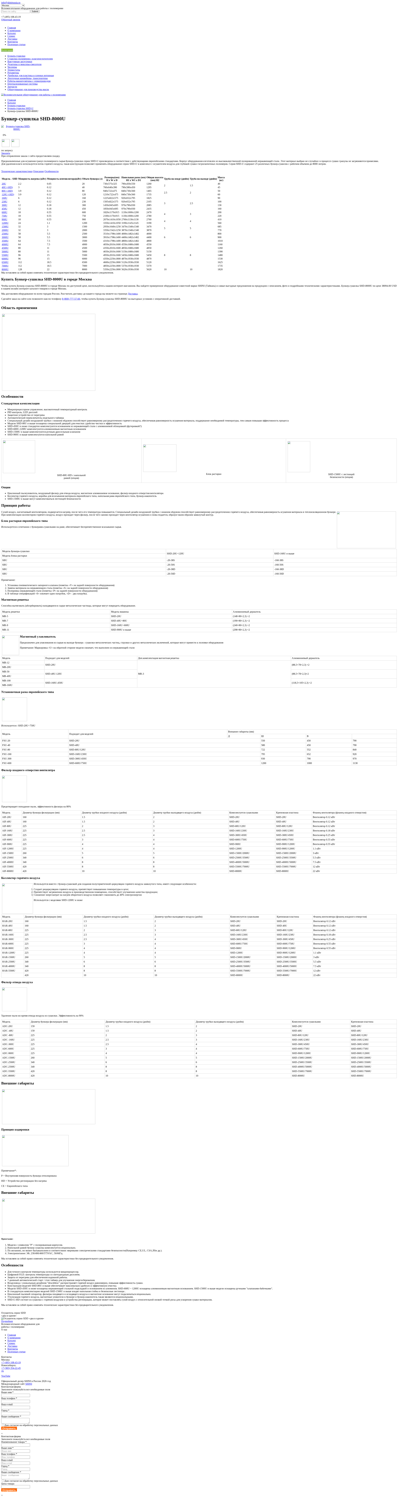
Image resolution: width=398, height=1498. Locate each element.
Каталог (11, 33)
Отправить (9, 1428)
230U (4, 201)
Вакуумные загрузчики (19, 61)
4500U (5, 248)
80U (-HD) (7, 191)
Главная (11, 27)
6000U (5, 258)
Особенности (51, 171)
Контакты (12, 41)
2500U (5, 233)
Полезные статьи (16, 44)
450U (4, 208)
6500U (5, 262)
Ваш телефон (9, 1398)
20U (4, 183)
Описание (38, 171)
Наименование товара (14, 1442)
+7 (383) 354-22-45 (11, 1368)
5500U (5, 255)
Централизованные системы (22, 84)
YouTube (5, 1376)
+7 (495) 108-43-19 (11, 1362)
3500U (5, 241)
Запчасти (12, 86)
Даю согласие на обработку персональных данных (31, 1425)
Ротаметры (13, 72)
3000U (5, 237)
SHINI (28, 1384)
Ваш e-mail (7, 1404)
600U (4, 212)
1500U (5, 226)
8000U (5, 269)
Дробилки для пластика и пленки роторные (30, 75)
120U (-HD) (8, 194)
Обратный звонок (10, 19)
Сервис (11, 36)
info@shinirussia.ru (10, 2)
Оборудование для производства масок (28, 89)
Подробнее (7, 1321)
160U (4, 198)
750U (4, 216)
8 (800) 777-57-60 (71, 299)
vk (2, 1371)
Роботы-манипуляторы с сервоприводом (29, 81)
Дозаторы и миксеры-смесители (24, 64)
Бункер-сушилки (16, 56)
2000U (5, 230)
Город (5, 1410)
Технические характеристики (16, 171)
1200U (5, 223)
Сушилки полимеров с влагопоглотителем (30, 58)
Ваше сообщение (11, 1416)
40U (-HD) (7, 187)
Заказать (5, 153)
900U (4, 219)
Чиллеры (12, 67)
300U (4, 205)
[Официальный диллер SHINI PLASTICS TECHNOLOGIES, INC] (33, 94)
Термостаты (13, 70)
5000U (5, 251)
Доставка (12, 39)
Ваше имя (7, 1392)
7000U (5, 265)
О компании (14, 30)
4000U (5, 244)
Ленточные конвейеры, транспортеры (27, 78)
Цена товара (7, 1483)
